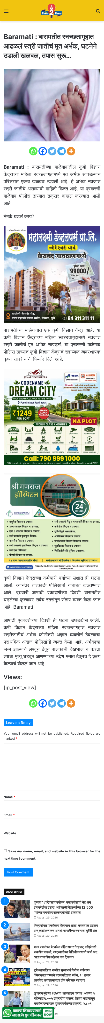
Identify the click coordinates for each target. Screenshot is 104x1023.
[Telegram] (61, 151)
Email (9, 815)
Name (9, 797)
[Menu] (6, 12)
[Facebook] (42, 151)
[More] (71, 151)
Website (10, 833)
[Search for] (98, 12)
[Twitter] (52, 151)
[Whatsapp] (33, 151)
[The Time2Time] (52, 10)
